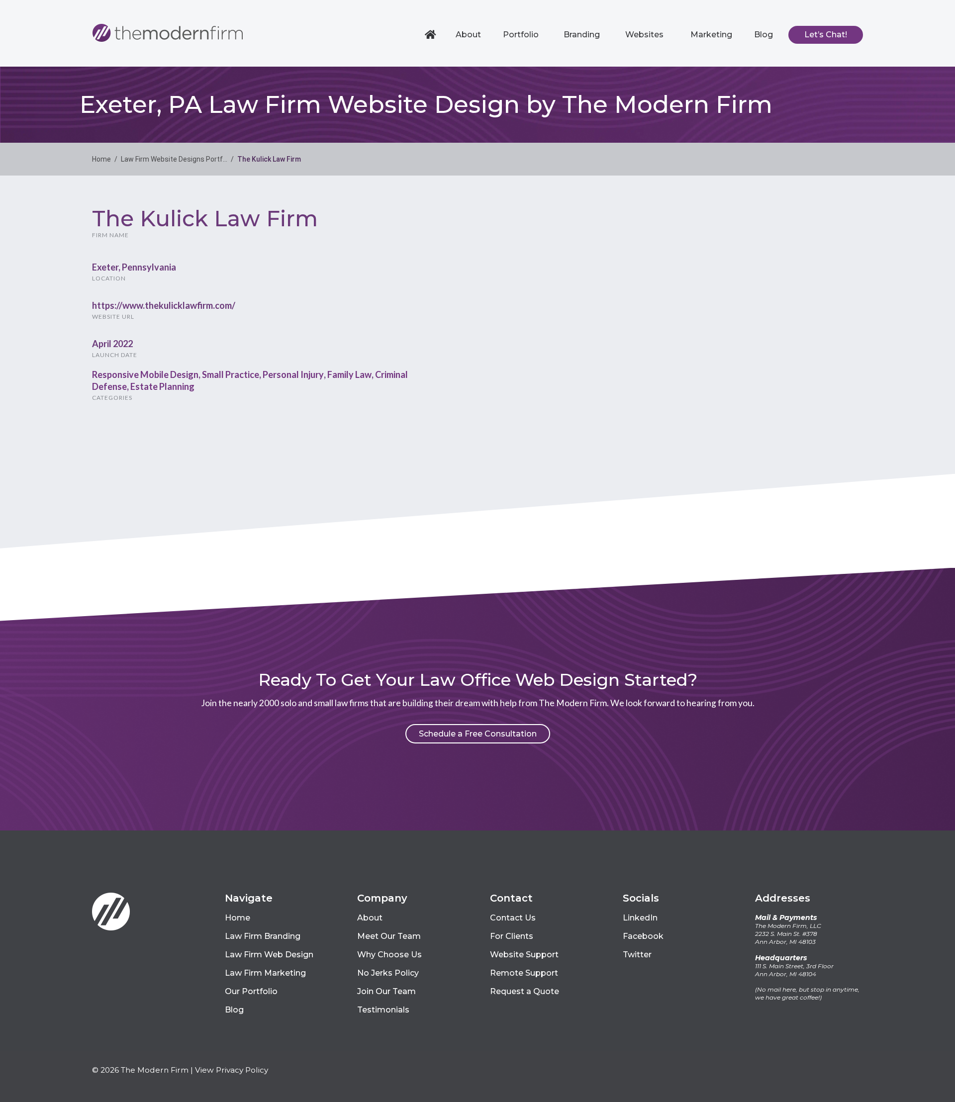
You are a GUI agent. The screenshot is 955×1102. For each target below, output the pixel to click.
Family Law (349, 374)
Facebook (643, 936)
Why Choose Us (389, 954)
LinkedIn (640, 917)
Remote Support (524, 973)
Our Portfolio (251, 991)
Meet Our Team (389, 936)
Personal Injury (293, 374)
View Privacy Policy (231, 1070)
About (468, 34)
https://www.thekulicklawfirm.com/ (163, 305)
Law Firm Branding (262, 936)
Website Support (524, 954)
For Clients (511, 936)
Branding (582, 34)
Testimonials (383, 1009)
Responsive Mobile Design (145, 374)
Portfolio (521, 34)
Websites (644, 34)
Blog (763, 34)
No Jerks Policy (388, 973)
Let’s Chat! (825, 34)
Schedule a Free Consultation (478, 733)
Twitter (637, 954)
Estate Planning (162, 386)
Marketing (711, 34)
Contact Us (513, 917)
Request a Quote (524, 991)
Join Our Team (386, 991)
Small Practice (230, 374)
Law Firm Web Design (269, 954)
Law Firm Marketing (265, 973)
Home (432, 35)
